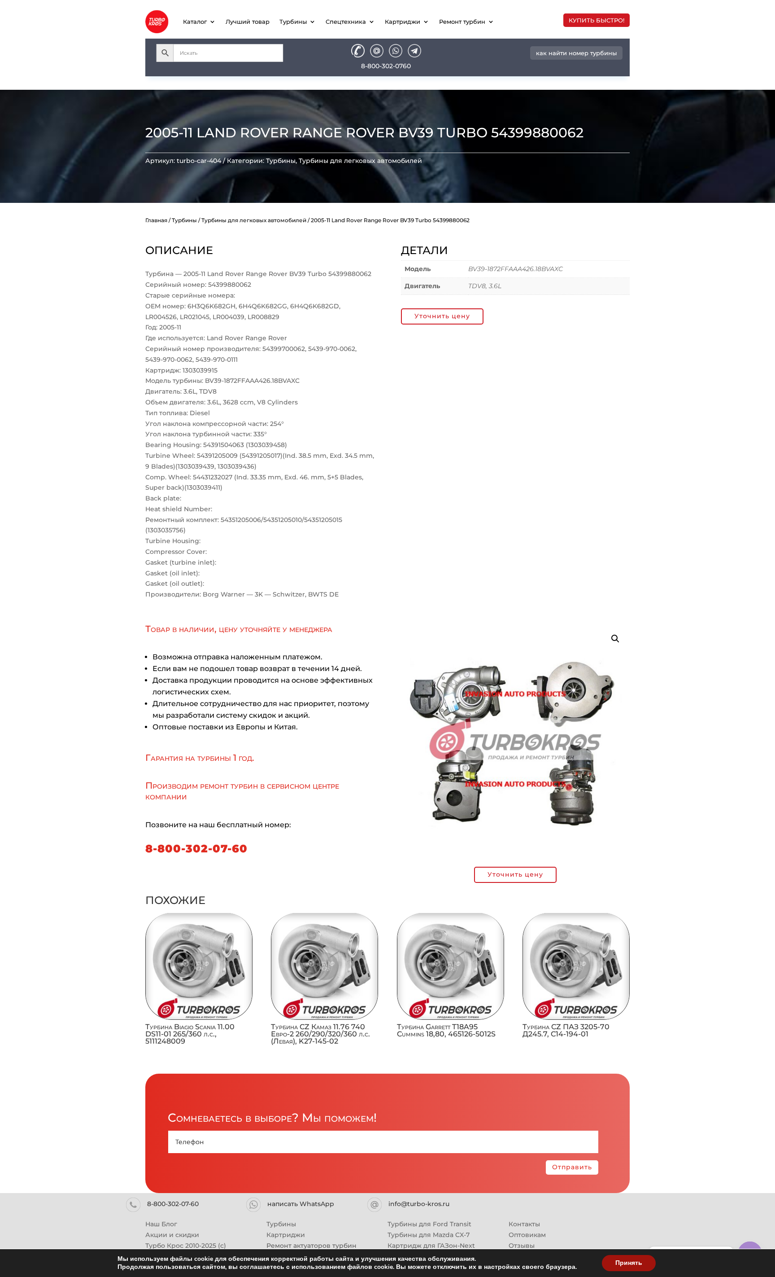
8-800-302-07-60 (196, 848)
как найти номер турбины (576, 53)
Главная (156, 220)
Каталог (195, 21)
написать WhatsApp (300, 1204)
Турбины (293, 21)
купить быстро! (596, 20)
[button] (615, 639)
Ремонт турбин (462, 21)
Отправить (572, 1167)
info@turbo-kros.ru (418, 1204)
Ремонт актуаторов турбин (311, 1246)
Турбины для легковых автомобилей (360, 161)
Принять (628, 1263)
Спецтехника (346, 21)
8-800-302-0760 (386, 66)
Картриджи (402, 21)
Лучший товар (248, 21)
